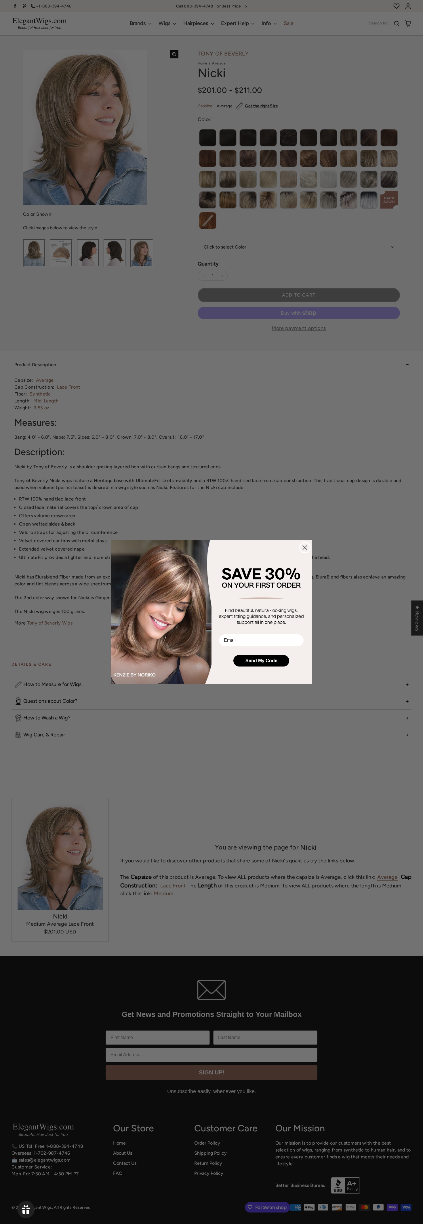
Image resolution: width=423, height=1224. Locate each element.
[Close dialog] (305, 548)
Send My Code (261, 660)
